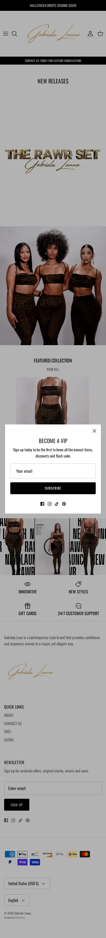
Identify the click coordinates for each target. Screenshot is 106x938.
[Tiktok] (57, 504)
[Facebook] (42, 504)
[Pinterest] (64, 504)
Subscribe (53, 488)
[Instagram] (49, 504)
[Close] (94, 431)
